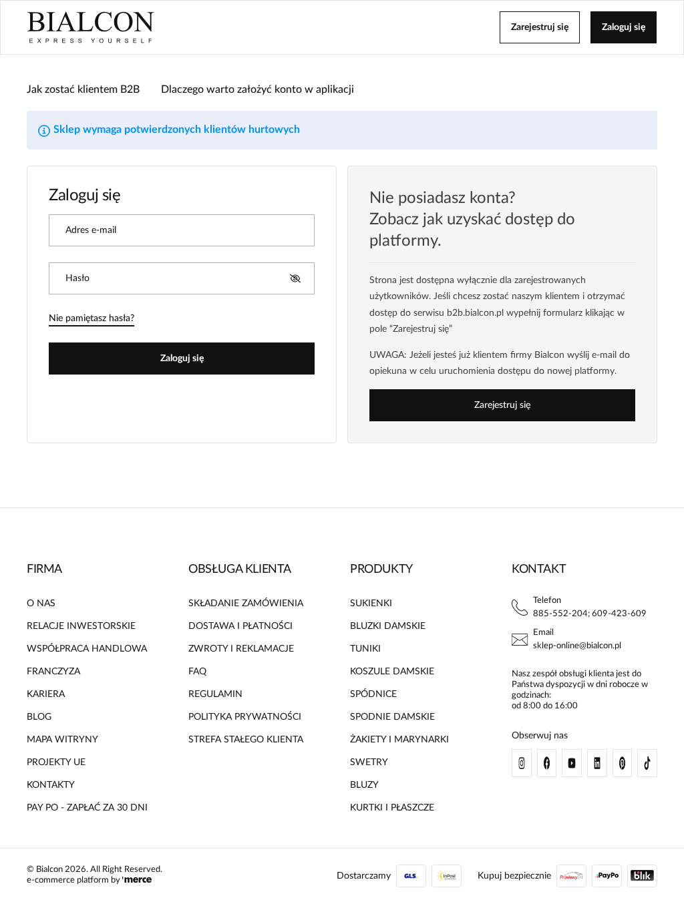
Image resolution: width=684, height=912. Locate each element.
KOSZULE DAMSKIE (392, 671)
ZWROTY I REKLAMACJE (241, 649)
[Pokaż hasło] (295, 278)
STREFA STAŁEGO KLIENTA (245, 739)
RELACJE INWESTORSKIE (81, 626)
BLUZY (364, 785)
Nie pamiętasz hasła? (91, 318)
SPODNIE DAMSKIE (392, 717)
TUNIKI (365, 649)
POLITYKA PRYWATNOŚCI (244, 717)
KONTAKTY (51, 785)
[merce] (137, 880)
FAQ (197, 671)
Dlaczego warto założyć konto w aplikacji (257, 89)
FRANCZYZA (53, 671)
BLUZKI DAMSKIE (387, 626)
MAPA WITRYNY (62, 739)
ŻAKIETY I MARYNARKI (399, 739)
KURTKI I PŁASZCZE (392, 808)
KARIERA (46, 694)
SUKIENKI (371, 603)
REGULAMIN (215, 694)
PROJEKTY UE (56, 762)
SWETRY (369, 762)
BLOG (39, 717)
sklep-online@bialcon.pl (577, 646)
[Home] (90, 27)
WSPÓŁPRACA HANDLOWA (87, 649)
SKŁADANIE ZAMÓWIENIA (245, 603)
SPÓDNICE (373, 694)
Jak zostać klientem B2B (83, 89)
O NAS (41, 603)
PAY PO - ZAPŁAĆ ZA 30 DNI (87, 808)
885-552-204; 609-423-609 (590, 614)
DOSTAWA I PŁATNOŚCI (240, 626)
